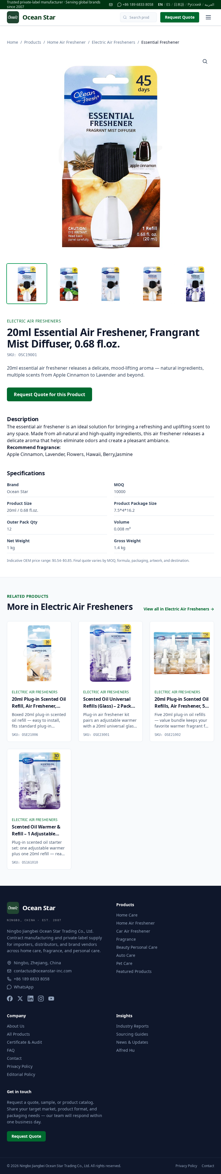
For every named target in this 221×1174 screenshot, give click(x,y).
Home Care (127, 915)
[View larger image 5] (194, 283)
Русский (194, 4)
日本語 (179, 4)
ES (168, 4)
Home (12, 42)
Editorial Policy (21, 1074)
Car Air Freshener (133, 931)
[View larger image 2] (69, 283)
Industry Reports (132, 1026)
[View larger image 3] (110, 283)
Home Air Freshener (66, 42)
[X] (20, 998)
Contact (14, 1058)
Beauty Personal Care (136, 947)
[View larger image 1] (27, 283)
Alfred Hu (125, 1050)
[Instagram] (41, 998)
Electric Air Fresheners (113, 42)
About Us (15, 1026)
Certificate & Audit (24, 1042)
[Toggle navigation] (208, 17)
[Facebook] (10, 998)
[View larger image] (205, 61)
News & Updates (132, 1042)
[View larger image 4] (152, 283)
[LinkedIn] (30, 998)
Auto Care (125, 955)
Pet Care (124, 963)
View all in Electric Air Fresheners (179, 609)
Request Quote (180, 17)
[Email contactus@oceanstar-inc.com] (111, 5)
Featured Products (134, 971)
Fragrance (126, 939)
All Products (18, 1034)
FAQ (11, 1050)
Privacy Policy (20, 1066)
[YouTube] (51, 998)
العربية (209, 4)
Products (32, 42)
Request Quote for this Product (49, 394)
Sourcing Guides (132, 1034)
